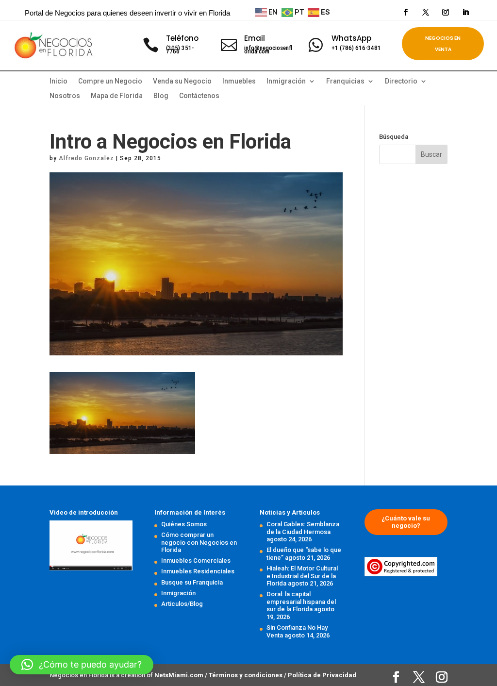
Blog (160, 96)
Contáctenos (199, 96)
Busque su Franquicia (192, 582)
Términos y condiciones (246, 675)
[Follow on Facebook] (406, 12)
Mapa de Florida (117, 96)
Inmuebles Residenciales (197, 571)
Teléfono (182, 38)
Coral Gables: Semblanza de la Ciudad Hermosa (302, 527)
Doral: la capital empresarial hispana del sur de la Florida (301, 601)
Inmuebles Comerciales (196, 560)
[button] (81, 664)
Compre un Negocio (110, 81)
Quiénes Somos (184, 524)
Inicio (58, 81)
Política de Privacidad (322, 675)
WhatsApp (351, 38)
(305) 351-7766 (180, 49)
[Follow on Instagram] (445, 12)
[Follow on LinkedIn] (465, 12)
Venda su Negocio (182, 81)
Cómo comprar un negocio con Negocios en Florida (199, 542)
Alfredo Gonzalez (86, 158)
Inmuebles (239, 81)
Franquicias (345, 81)
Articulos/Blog (182, 603)
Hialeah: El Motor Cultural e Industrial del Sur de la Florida (302, 576)
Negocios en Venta (443, 43)
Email (254, 38)
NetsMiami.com (179, 675)
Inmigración (178, 593)
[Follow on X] (425, 12)
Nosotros (65, 96)
